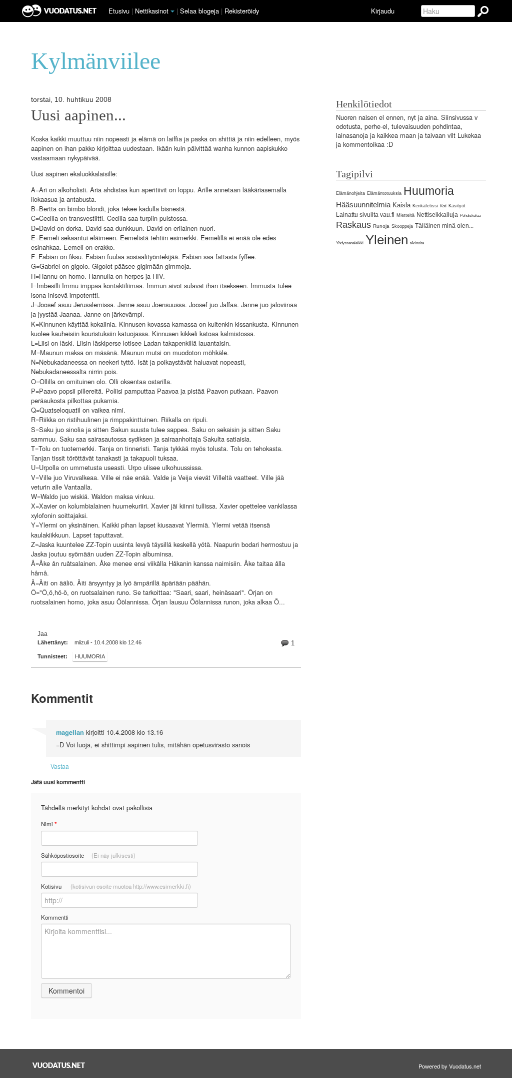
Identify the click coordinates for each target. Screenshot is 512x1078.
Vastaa (59, 766)
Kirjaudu (382, 10)
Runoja (381, 226)
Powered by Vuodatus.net (449, 1066)
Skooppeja (402, 226)
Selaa (199, 10)
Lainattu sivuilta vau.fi (365, 215)
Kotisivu (116, 886)
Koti (443, 206)
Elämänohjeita (350, 193)
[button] (172, 11)
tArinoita (417, 243)
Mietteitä (405, 215)
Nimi (48, 824)
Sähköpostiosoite (88, 855)
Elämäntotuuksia (384, 193)
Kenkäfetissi (425, 205)
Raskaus (353, 225)
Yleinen (387, 240)
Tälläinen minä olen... (444, 226)
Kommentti (54, 917)
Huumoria (90, 656)
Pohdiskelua (470, 215)
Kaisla (401, 205)
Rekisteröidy (241, 10)
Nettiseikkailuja (437, 215)
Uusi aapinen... (78, 115)
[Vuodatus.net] (59, 1065)
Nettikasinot (151, 10)
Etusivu (119, 10)
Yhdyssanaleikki (350, 243)
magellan (70, 732)
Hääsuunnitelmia (363, 204)
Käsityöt (457, 205)
